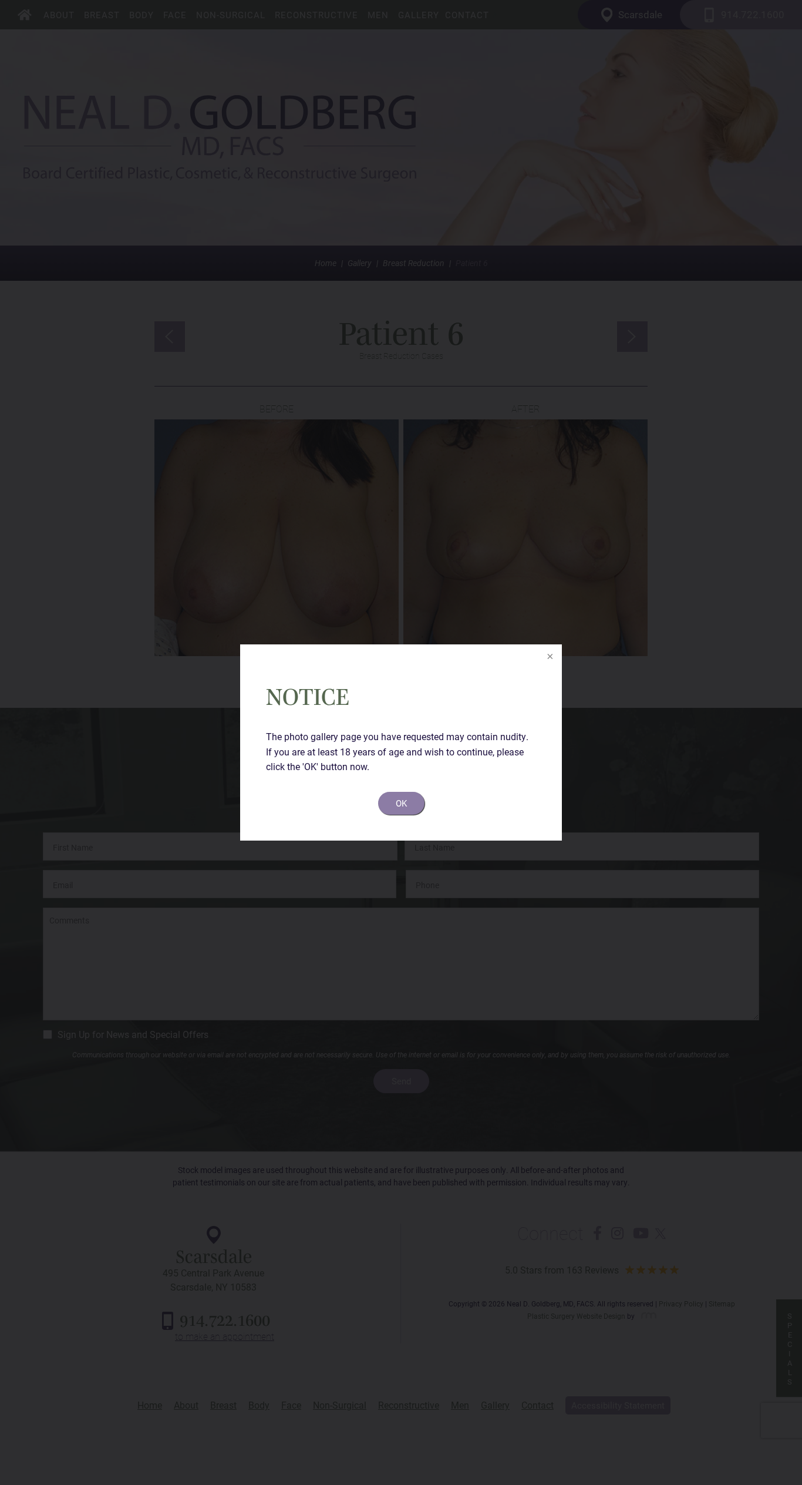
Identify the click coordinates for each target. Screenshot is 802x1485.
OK (401, 803)
